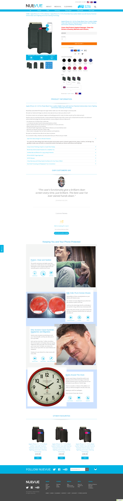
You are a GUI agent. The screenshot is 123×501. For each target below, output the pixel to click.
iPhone (39, 10)
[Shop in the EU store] (79, 94)
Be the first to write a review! (61, 233)
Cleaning (58, 484)
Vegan (47, 488)
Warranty (90, 485)
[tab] (61, 138)
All (46, 489)
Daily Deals (80, 10)
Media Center (70, 485)
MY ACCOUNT (78, 2)
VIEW (37, 458)
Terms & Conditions (90, 487)
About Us (80, 484)
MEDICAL (57, 6)
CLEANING (68, 6)
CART (69, 493)
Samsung (57, 10)
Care (57, 485)
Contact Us (80, 485)
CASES (51, 493)
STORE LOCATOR (82, 493)
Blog (68, 484)
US (67, 93)
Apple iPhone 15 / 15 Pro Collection (40, 14)
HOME (27, 14)
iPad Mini (48, 486)
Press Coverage (70, 486)
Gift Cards (91, 10)
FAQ (79, 486)
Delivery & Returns (92, 484)
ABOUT (48, 6)
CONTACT (64, 493)
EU (70, 93)
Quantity (63, 36)
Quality (58, 486)
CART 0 (84, 2)
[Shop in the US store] (76, 94)
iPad (48, 10)
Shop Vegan (68, 10)
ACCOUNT (74, 493)
